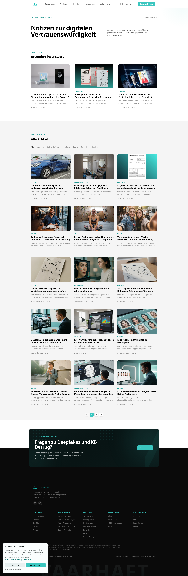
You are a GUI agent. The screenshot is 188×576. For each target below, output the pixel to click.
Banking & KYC (88, 519)
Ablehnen (15, 565)
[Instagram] (40, 503)
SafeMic (36, 523)
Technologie (50, 4)
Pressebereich (138, 523)
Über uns (136, 516)
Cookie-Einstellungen (148, 557)
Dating (75, 147)
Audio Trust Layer (64, 523)
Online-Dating (88, 537)
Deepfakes (66, 147)
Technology (85, 147)
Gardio (35, 526)
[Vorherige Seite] (87, 415)
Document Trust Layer (66, 519)
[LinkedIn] (35, 503)
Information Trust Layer (67, 526)
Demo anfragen (146, 4)
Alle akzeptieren (36, 565)
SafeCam (36, 519)
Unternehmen (105, 4)
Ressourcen (90, 4)
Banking (95, 147)
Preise (35, 530)
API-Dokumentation (115, 523)
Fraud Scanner (38, 516)
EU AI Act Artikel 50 (64, 549)
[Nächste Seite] (101, 415)
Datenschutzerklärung (122, 557)
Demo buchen (145, 448)
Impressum (135, 557)
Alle (32, 147)
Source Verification (65, 530)
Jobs (135, 519)
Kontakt (136, 526)
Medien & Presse (89, 526)
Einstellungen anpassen (13, 570)
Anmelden (130, 4)
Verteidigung (88, 533)
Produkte (63, 4)
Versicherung (88, 516)
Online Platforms (53, 147)
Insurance (40, 147)
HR (102, 147)
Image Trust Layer (64, 516)
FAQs (110, 526)
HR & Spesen (88, 523)
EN (121, 4)
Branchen (76, 4)
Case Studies (113, 519)
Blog (110, 516)
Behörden (87, 530)
